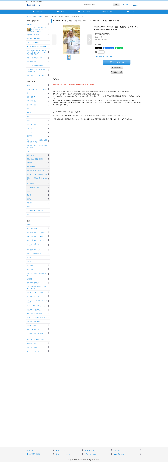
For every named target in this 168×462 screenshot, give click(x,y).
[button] (54, 39)
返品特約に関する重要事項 (104, 56)
